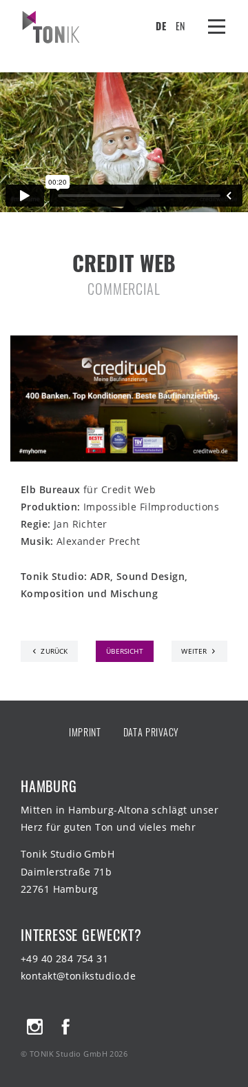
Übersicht (124, 651)
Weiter (194, 651)
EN (180, 26)
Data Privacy (151, 732)
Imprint (85, 732)
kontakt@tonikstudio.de (78, 975)
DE (160, 26)
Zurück (54, 651)
